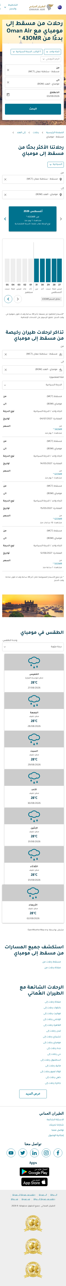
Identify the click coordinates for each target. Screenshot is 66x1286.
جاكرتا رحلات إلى (53, 1083)
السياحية (57, 164)
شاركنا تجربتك (56, 1125)
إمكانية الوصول (56, 1135)
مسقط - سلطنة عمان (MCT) (43, 72)
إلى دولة (53, 1195)
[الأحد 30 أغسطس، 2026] (42, 270)
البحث (33, 109)
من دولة (14, 1199)
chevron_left (61, 219)
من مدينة (26, 1199)
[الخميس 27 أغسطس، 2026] (59, 270)
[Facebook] (58, 1153)
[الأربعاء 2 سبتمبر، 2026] (24, 270)
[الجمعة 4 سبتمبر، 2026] (13, 270)
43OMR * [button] (30, 39)
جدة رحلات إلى (54, 1048)
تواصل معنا (58, 1130)
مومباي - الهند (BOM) (48, 84)
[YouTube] (11, 1153)
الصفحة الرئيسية (55, 132)
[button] (27, 52)
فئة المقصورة (56, 377)
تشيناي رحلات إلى (52, 1037)
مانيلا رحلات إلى (53, 1066)
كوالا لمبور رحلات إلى (50, 1072)
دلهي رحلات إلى (53, 1077)
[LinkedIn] (34, 1153)
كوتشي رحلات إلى (52, 1019)
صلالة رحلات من (52, 968)
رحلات (36, 132)
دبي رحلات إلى (54, 1054)
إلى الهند (21, 132)
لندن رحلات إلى (53, 1031)
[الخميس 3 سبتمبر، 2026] (18, 270)
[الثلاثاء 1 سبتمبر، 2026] (30, 270)
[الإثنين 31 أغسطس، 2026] (36, 270)
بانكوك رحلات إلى (52, 1008)
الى (57, 80)
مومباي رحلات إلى (52, 1043)
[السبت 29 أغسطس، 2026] (48, 270)
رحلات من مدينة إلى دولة (44, 1199)
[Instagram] (46, 1153)
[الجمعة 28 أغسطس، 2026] (54, 270)
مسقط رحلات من (51, 962)
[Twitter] (22, 1153)
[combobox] (33, 179)
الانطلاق (54, 92)
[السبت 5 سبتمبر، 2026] (7, 270)
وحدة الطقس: (9, 640)
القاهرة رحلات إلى (52, 1025)
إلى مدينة (43, 1195)
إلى (62, 188)
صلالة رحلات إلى (53, 1002)
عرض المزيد (33, 1093)
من (57, 68)
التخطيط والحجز (10, 7)
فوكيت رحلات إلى (52, 1014)
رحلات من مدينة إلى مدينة (23, 1195)
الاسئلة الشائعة (55, 1120)
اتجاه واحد (54, 52)
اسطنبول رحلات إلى (51, 1060)
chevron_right (5, 219)
